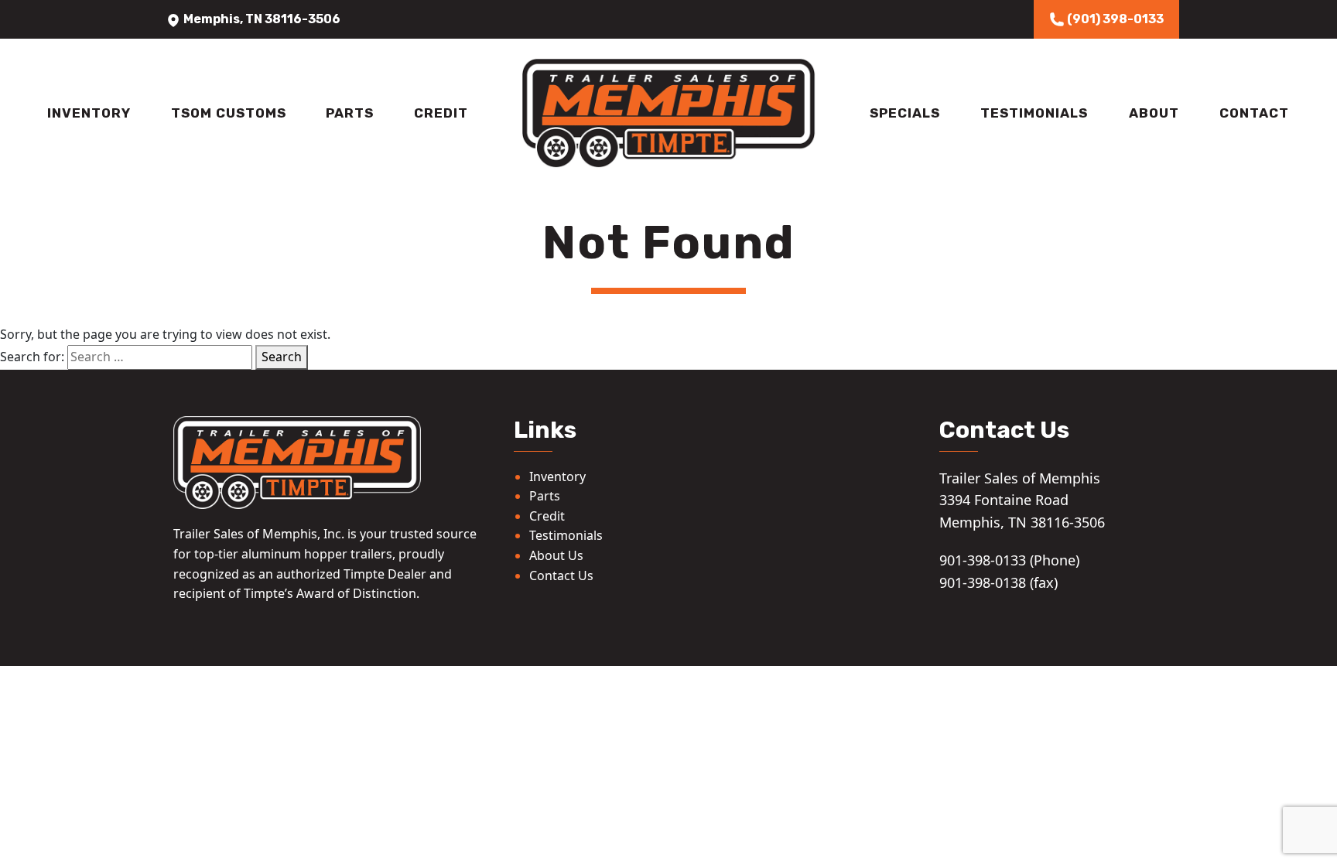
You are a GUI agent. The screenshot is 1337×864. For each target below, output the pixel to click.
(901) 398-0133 (1114, 19)
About (1154, 113)
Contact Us (561, 575)
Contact (1254, 113)
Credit (441, 113)
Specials (905, 113)
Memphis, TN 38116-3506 (260, 19)
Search (282, 356)
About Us (556, 555)
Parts (350, 113)
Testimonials (1034, 113)
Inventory (89, 113)
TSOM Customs (228, 113)
